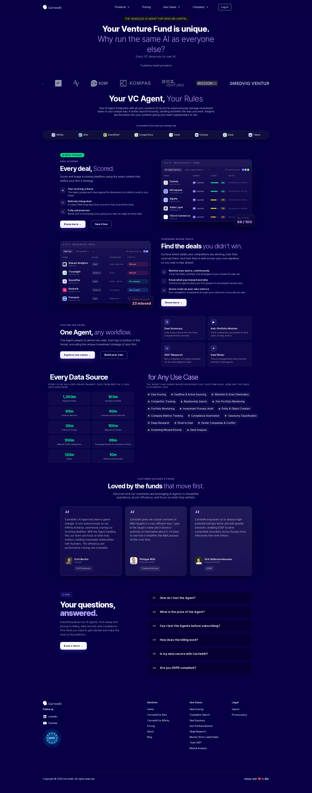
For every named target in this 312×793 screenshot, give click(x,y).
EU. (267, 778)
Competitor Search (200, 714)
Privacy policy (239, 714)
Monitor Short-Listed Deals (204, 737)
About (150, 731)
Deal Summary (197, 720)
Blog (149, 737)
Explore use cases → (77, 354)
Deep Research (198, 731)
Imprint (235, 709)
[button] (122, 7)
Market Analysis (198, 748)
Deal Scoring (197, 709)
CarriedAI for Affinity (158, 720)
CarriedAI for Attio (157, 714)
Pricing (146, 7)
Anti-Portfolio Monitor (201, 726)
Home (150, 709)
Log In (224, 7)
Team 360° (196, 742)
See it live (101, 224)
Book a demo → (73, 645)
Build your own (113, 354)
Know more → (73, 224)
